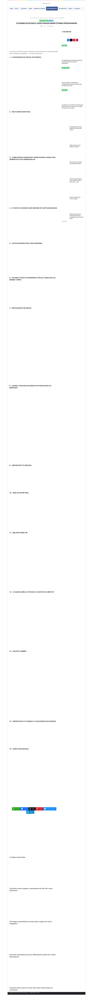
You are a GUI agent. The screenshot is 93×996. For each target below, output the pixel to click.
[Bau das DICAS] (46, 3)
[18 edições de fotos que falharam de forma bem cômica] (72, 120)
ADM (41, 26)
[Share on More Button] (44, 812)
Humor (51, 20)
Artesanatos (63, 8)
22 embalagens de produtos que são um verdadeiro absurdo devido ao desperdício (72, 62)
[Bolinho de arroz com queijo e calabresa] (72, 138)
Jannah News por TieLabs (34, 992)
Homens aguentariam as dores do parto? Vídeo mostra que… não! (76, 180)
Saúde (30, 8)
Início (31, 17)
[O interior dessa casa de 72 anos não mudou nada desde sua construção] (34, 973)
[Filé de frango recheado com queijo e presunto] (72, 155)
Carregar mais (64, 221)
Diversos (77, 8)
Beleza (70, 8)
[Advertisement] (34, 40)
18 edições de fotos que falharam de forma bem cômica (76, 128)
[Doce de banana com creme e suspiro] (72, 191)
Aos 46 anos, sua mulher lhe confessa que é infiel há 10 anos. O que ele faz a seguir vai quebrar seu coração (72, 106)
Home (11, 8)
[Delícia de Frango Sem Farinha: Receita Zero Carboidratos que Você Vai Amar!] (72, 207)
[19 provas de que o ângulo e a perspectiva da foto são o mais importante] (34, 873)
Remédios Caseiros (39, 8)
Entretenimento (52, 8)
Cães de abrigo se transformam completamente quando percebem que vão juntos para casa (72, 84)
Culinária (24, 8)
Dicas (16, 8)
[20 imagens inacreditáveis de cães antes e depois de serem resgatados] (34, 907)
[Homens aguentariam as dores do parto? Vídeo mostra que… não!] (72, 172)
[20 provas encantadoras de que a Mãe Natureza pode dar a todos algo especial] (34, 940)
